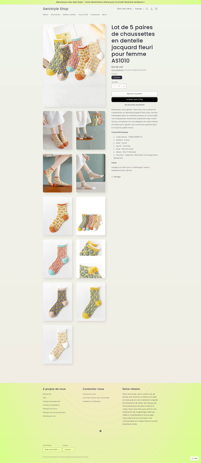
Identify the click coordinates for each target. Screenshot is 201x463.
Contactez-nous (89, 394)
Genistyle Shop (53, 457)
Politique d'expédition (51, 405)
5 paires (117, 77)
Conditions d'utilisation (92, 401)
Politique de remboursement (54, 412)
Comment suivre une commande (96, 398)
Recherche (47, 394)
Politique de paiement (51, 401)
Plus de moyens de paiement (134, 104)
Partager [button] (117, 177)
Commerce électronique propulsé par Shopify (73, 457)
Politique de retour (50, 409)
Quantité (114, 82)
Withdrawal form (49, 416)
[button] (147, 9)
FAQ (44, 398)
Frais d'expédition (117, 70)
